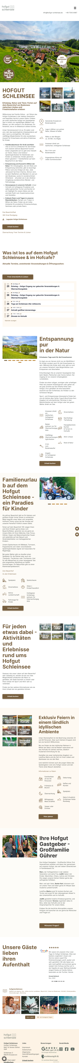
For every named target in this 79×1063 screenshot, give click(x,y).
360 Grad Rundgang (10, 215)
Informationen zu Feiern (47, 771)
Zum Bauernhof (8, 571)
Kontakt (25, 1056)
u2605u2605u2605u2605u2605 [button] (52, 981)
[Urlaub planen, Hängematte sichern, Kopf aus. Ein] (30, 1005)
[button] (16, 219)
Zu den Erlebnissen (9, 574)
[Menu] (74, 8)
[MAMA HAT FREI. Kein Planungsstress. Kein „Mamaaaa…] (11, 1005)
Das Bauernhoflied (9, 212)
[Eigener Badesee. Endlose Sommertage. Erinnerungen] (68, 1005)
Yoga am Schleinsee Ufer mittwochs (26, 304)
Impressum (26, 1047)
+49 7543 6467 (71, 13)
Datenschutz (26, 1050)
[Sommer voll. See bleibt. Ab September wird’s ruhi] (49, 1005)
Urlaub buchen (27, 1060)
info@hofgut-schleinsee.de (53, 13)
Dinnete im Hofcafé (19, 316)
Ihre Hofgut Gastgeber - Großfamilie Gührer (55, 847)
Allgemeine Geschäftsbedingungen (30, 1053)
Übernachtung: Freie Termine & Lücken (17, 232)
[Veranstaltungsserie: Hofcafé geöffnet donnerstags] (20, 307)
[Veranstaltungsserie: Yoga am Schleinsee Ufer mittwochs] (19, 301)
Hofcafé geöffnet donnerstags (23, 310)
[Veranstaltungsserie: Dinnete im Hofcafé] (20, 314)
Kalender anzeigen (10, 321)
